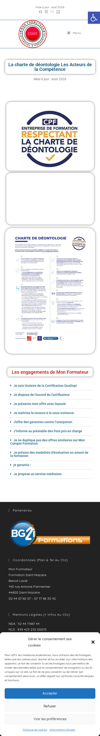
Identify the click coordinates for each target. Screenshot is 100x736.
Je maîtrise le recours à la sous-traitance (43, 413)
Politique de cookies (35, 729)
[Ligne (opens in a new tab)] (58, 12)
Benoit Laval (18, 581)
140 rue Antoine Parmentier (29, 586)
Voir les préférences (50, 719)
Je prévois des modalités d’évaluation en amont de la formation (49, 454)
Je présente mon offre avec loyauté (39, 404)
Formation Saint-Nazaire (27, 575)
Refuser (50, 706)
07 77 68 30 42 (45, 598)
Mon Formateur (20, 569)
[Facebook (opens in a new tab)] (41, 12)
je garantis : (22, 465)
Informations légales (62, 729)
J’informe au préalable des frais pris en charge (47, 431)
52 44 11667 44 (29, 624)
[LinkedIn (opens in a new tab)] (46, 12)
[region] (50, 534)
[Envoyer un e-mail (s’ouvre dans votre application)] (52, 12)
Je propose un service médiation (37, 474)
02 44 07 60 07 (20, 598)
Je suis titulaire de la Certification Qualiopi (45, 385)
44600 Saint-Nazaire (24, 592)
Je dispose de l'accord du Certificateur (41, 395)
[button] (94, 18)
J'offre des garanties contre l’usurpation (42, 422)
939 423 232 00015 (32, 629)
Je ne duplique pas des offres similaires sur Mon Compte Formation (47, 441)
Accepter (50, 693)
